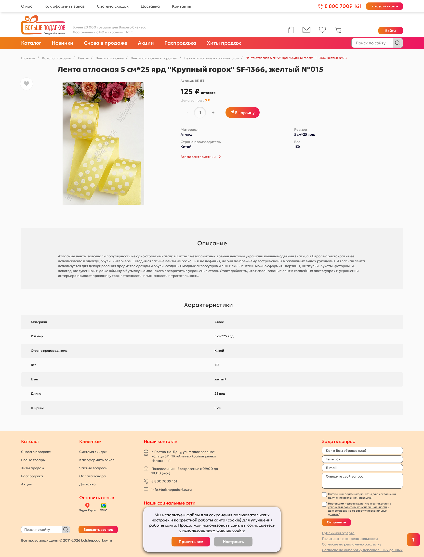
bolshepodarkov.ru (96, 540)
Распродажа (180, 43)
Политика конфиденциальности (350, 538)
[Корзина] (338, 32)
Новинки (62, 43)
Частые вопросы (93, 468)
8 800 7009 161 (164, 481)
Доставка (150, 6)
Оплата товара (92, 476)
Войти (390, 30)
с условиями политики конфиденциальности (359, 505)
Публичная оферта (338, 533)
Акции (146, 43)
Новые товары (33, 460)
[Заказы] (291, 30)
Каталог (31, 43)
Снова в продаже (105, 43)
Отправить (336, 522)
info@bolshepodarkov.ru (171, 489)
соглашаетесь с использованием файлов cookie (227, 528)
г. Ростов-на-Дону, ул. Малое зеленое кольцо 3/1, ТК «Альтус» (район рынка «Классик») (183, 456)
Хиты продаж (224, 43)
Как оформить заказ (64, 6)
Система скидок (113, 6)
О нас (26, 6)
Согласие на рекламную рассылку (351, 544)
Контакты (181, 6)
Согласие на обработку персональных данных (362, 550)
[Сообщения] (306, 31)
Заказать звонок (384, 6)
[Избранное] (322, 31)
